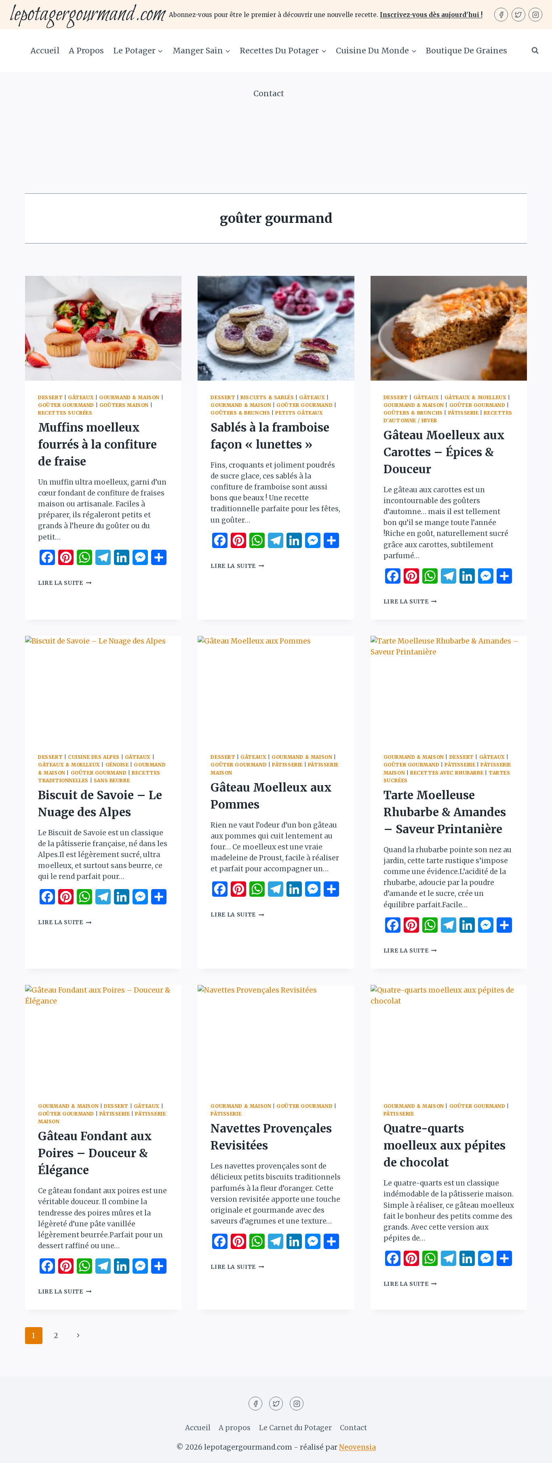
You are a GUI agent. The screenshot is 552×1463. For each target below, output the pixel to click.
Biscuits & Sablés (267, 397)
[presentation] (103, 328)
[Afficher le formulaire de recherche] (535, 50)
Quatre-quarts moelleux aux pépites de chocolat (444, 1145)
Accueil (44, 50)
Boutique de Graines (466, 50)
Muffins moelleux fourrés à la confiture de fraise (97, 444)
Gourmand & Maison (129, 397)
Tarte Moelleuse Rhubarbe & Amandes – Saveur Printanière (444, 812)
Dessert (50, 397)
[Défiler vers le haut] (531, 1450)
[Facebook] (501, 14)
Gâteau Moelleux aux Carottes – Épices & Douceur (444, 452)
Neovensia (357, 1447)
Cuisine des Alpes (94, 757)
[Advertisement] (276, 132)
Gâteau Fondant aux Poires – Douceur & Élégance (95, 1153)
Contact (268, 93)
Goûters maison (124, 405)
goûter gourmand (66, 405)
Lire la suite (64, 583)
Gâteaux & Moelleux (476, 397)
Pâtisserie (463, 413)
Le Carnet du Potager (295, 1427)
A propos (86, 50)
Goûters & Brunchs (240, 413)
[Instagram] (535, 14)
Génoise (117, 765)
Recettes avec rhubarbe (446, 773)
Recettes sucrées (65, 413)
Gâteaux (81, 397)
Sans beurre (112, 780)
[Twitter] (518, 14)
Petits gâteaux (299, 413)
